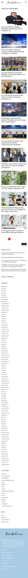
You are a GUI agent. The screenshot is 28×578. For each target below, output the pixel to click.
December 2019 (5, 458)
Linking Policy (4, 569)
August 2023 (4, 363)
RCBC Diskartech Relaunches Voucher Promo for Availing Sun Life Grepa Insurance (13, 209)
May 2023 (3, 370)
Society (3, 495)
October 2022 (4, 385)
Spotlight (3, 499)
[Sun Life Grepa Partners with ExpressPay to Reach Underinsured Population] (14, 132)
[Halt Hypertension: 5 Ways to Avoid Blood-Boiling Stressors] (14, 222)
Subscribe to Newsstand (7, 558)
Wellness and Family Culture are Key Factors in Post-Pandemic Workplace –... (13, 166)
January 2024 (4, 353)
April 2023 (3, 372)
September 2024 (5, 336)
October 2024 (4, 333)
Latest (2, 486)
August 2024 (4, 338)
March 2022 (4, 400)
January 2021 (4, 430)
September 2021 (5, 413)
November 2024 (5, 331)
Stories (3, 501)
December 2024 (5, 329)
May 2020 (3, 447)
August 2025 (4, 312)
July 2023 (3, 366)
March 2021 (4, 426)
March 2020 (4, 451)
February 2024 (4, 351)
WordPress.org (4, 521)
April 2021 (3, 424)
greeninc (3, 484)
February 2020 (4, 454)
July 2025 (3, 314)
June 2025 (3, 316)
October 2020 (4, 436)
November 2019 (5, 460)
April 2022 (3, 398)
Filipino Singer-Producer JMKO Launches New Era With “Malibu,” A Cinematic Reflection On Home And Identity (13, 270)
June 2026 (3, 290)
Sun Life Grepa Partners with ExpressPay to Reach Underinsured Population (12, 143)
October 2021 (4, 411)
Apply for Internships (6, 555)
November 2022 (5, 383)
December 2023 (5, 355)
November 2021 (5, 408)
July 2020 (3, 443)
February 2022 (4, 402)
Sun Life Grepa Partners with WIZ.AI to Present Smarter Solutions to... (12, 97)
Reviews (3, 493)
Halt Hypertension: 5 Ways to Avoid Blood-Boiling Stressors (12, 231)
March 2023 (4, 374)
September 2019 (5, 464)
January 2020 (4, 456)
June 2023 (3, 368)
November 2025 (5, 305)
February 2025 (4, 325)
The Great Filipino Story (6, 506)
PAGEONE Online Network (7, 491)
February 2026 (4, 299)
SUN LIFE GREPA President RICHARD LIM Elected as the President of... (11, 29)
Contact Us (4, 549)
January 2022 (4, 404)
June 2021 (3, 419)
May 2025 (3, 318)
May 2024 (3, 344)
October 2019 (4, 462)
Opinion (3, 489)
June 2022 (3, 393)
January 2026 (4, 301)
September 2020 (5, 439)
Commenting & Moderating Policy (9, 566)
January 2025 (4, 327)
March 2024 (4, 348)
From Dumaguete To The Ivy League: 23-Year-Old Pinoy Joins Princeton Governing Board (13, 261)
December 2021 (5, 406)
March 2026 (4, 297)
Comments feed (5, 519)
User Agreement (5, 560)
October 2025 (4, 308)
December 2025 (5, 303)
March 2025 (4, 323)
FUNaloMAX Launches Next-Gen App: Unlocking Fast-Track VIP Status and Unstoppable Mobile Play (13, 265)
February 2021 (4, 428)
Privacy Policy (4, 563)
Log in (2, 515)
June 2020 (3, 445)
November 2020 (5, 434)
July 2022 (3, 391)
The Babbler (4, 504)
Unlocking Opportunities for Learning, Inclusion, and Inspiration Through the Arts (12, 253)
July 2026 (3, 288)
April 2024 (3, 346)
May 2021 (3, 421)
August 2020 (4, 441)
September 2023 (5, 361)
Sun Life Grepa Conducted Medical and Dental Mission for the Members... (13, 74)
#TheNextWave (5, 478)
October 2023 (4, 359)
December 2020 (5, 432)
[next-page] (18, 239)
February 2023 (4, 376)
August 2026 (4, 286)
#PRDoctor (4, 474)
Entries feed (4, 517)
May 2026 (3, 293)
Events (3, 482)
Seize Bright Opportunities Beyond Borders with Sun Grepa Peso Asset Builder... (13, 120)
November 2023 (5, 357)
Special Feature (5, 497)
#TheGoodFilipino (5, 476)
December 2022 (5, 381)
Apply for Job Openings (6, 552)
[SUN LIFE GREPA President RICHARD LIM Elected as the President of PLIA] (14, 18)
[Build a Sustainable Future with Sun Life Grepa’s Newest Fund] (14, 178)
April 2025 (3, 320)
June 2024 (3, 342)
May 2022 (3, 396)
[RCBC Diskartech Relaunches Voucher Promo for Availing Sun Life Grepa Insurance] (14, 199)
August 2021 (4, 415)
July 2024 (3, 340)
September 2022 (5, 387)
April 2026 (3, 295)
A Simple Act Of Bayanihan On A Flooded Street (12, 257)
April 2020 (3, 449)
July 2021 (3, 417)
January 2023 (4, 378)
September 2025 (5, 310)
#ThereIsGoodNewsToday (7, 480)
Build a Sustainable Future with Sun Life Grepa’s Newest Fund (13, 188)
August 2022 (4, 389)
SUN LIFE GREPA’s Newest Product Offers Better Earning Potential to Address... (12, 51)
